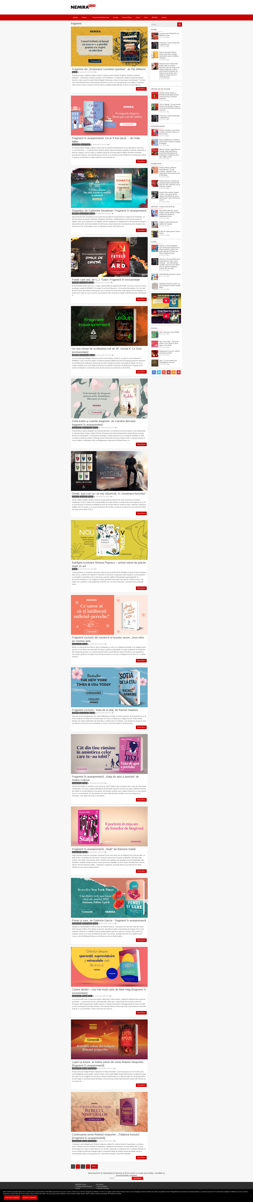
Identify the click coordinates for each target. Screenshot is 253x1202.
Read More (141, 89)
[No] (251, 1196)
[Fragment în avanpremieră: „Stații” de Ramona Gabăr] (109, 826)
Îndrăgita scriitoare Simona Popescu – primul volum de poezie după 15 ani (109, 564)
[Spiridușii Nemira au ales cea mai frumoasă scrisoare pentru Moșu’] (154, 289)
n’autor (138, 17)
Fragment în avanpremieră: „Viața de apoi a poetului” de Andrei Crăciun (105, 778)
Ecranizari (75, 496)
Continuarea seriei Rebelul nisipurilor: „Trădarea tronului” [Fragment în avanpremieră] (106, 1136)
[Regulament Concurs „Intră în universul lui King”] (154, 356)
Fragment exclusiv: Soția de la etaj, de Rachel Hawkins (105, 710)
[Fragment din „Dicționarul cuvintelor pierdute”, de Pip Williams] (109, 46)
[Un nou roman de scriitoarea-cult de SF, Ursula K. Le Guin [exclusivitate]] (109, 326)
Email (112, 1178)
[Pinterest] (179, 372)
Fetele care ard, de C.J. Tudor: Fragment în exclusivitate (106, 279)
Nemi (78, 1188)
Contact (164, 17)
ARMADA (75, 213)
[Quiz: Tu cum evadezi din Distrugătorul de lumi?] (154, 366)
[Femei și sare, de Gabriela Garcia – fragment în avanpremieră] (109, 898)
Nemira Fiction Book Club (101, 17)
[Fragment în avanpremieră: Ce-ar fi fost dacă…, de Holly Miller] (109, 115)
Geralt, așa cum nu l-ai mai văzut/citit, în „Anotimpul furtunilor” (109, 493)
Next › (94, 1166)
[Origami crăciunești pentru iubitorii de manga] (154, 227)
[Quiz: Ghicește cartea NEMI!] (154, 337)
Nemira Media (102, 1186)
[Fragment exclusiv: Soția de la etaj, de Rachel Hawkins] (109, 687)
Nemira (82, 72)
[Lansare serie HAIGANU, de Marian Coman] (154, 39)
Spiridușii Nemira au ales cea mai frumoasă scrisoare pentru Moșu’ (169, 285)
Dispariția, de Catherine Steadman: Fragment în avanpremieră (109, 210)
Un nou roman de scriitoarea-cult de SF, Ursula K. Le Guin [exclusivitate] (107, 350)
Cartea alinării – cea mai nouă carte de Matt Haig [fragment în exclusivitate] (109, 991)
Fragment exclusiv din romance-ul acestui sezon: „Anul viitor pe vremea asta (108, 639)
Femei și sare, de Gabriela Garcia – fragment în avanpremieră (109, 920)
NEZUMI (154, 17)
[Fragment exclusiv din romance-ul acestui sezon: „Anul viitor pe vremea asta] (109, 615)
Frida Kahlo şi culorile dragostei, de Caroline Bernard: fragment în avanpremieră (104, 423)
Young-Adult (92, 1068)
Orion (146, 17)
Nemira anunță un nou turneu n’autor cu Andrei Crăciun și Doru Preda (169, 132)
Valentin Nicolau (103, 1188)
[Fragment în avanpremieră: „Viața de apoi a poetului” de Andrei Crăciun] (109, 754)
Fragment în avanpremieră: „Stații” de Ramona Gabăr (104, 849)
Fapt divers (75, 144)
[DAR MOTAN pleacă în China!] (154, 280)
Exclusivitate (83, 282)
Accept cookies (29, 1198)
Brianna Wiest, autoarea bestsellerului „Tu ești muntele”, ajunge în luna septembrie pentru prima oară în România (169, 171)
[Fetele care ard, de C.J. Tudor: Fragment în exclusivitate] (109, 257)
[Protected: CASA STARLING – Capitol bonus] (154, 48)
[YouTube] (169, 372)
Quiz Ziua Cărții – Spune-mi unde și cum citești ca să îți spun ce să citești (169, 343)
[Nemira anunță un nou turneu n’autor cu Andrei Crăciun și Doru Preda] (154, 135)
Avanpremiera (84, 213)
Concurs (154, 328)
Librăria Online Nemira (84, 1186)
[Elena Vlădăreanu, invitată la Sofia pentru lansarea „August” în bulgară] (154, 145)
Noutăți (154, 30)
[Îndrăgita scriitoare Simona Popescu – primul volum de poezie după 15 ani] (109, 540)
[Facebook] (154, 372)
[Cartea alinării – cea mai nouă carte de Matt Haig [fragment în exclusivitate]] (109, 967)
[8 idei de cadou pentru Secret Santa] (154, 237)
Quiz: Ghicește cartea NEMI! (169, 332)
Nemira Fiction (127, 17)
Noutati (75, 17)
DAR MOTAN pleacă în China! (170, 274)
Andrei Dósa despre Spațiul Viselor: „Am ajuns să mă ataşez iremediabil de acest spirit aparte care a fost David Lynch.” (169, 196)
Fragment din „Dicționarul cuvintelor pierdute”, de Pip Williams (109, 69)
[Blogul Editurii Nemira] (83, 10)
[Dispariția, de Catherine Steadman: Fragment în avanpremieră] (109, 188)
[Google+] (164, 372)
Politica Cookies (12, 1198)
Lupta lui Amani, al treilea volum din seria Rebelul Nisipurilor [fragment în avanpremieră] (107, 1064)
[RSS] (174, 372)
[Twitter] (159, 372)
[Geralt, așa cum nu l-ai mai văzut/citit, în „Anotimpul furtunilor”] (109, 471)
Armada (115, 17)
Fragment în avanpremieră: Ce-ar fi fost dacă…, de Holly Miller (106, 140)
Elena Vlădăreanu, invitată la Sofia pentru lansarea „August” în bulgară (170, 141)
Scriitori (84, 17)
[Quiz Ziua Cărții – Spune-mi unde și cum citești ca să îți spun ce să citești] (154, 347)
